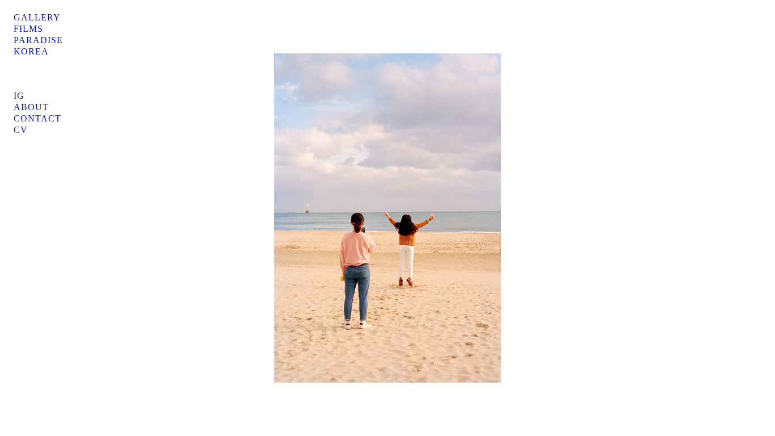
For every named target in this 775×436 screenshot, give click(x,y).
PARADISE (38, 40)
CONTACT (37, 118)
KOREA (31, 51)
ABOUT (31, 107)
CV (21, 130)
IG (19, 95)
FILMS (28, 28)
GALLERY (37, 17)
